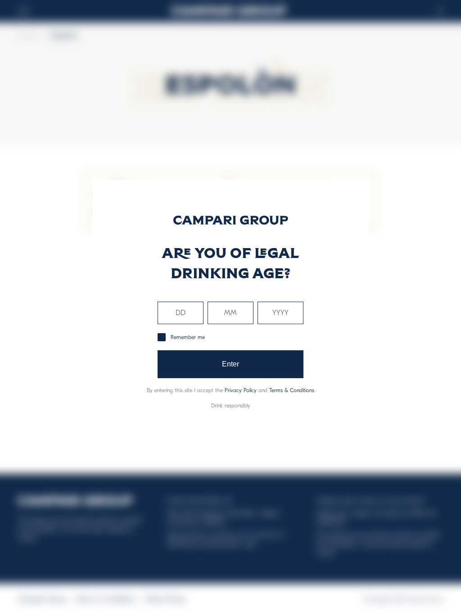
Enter (231, 364)
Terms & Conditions (291, 390)
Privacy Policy (241, 390)
